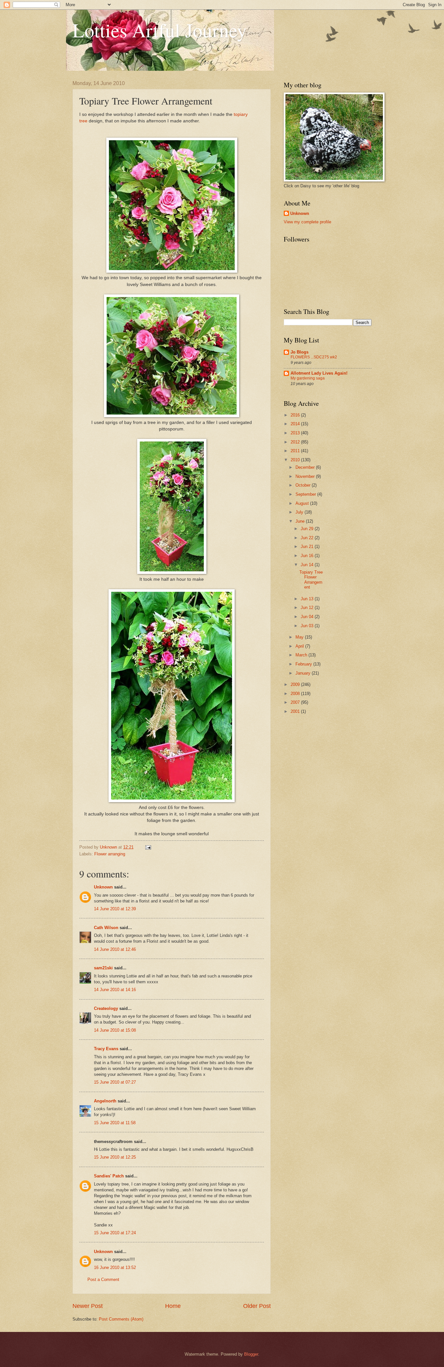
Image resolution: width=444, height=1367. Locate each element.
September (306, 494)
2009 (296, 684)
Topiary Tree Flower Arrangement (311, 580)
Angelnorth (105, 1101)
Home (173, 1306)
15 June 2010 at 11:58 (115, 1122)
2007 (296, 702)
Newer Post (87, 1306)
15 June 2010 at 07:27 (115, 1082)
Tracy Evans (106, 1048)
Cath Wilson (106, 927)
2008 (296, 693)
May (300, 637)
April (300, 646)
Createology (106, 1008)
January (303, 673)
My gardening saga (308, 378)
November (305, 476)
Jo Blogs (299, 352)
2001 (296, 711)
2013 (296, 432)
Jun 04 (308, 616)
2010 (296, 459)
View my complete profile (307, 221)
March (301, 654)
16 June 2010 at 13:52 (115, 1267)
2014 (296, 423)
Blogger (251, 1354)
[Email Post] (147, 847)
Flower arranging (109, 853)
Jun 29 (308, 528)
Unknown (103, 887)
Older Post (257, 1306)
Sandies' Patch (109, 1176)
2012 (296, 442)
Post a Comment (103, 1279)
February (304, 664)
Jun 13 (308, 598)
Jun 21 (308, 546)
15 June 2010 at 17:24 (115, 1232)
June (300, 521)
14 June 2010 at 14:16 (115, 989)
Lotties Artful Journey (159, 30)
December (305, 467)
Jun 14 (308, 564)
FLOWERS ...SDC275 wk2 (314, 357)
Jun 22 (308, 537)
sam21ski (103, 967)
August (302, 503)
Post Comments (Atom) (121, 1319)
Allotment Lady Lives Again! (319, 373)
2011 (296, 450)
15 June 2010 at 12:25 (115, 1157)
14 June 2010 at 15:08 (115, 1030)
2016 (296, 415)
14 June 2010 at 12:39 (115, 908)
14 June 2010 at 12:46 (115, 949)
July (300, 512)
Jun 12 (308, 607)
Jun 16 (308, 555)
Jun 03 (308, 625)
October (303, 485)
